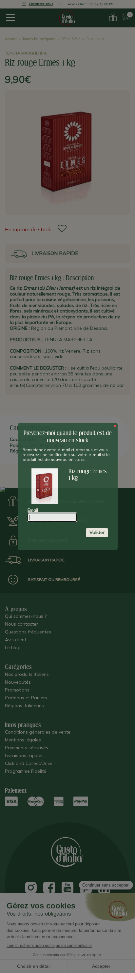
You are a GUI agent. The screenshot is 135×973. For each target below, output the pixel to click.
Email (33, 510)
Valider (97, 532)
